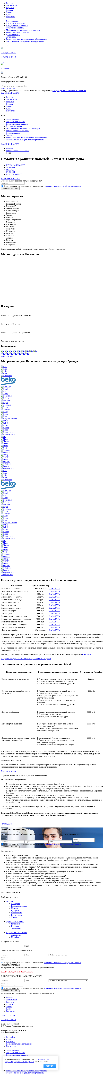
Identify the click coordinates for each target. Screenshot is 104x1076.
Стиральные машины (15, 23)
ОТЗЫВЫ (10, 167)
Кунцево (15, 910)
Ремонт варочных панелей (17, 32)
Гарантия (10, 8)
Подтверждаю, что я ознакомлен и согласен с (42, 186)
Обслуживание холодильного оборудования (25, 41)
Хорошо (50, 1066)
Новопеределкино (19, 906)
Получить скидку (8, 771)
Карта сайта (11, 1046)
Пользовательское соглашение (19, 1044)
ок (27, 946)
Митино (14, 908)
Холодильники (12, 21)
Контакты (10, 17)
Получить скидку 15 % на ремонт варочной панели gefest (26, 659)
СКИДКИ (86, 654)
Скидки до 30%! (60, 91)
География (10, 1037)
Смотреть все (7, 356)
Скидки (9, 10)
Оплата (9, 12)
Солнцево (15, 904)
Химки (14, 917)
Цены (8, 14)
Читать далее (6, 824)
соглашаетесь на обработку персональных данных (27, 1060)
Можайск (15, 937)
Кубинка (15, 926)
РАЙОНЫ (10, 172)
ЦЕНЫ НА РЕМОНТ (15, 165)
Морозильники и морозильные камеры (23, 30)
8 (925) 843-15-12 (8, 57)
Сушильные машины (15, 28)
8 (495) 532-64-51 (8, 53)
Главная (9, 3)
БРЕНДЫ (10, 170)
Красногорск (16, 915)
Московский (16, 913)
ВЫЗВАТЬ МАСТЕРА (10, 178)
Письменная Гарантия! (76, 91)
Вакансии (10, 1041)
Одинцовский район (15, 921)
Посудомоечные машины (17, 25)
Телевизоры (11, 37)
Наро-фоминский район (16, 933)
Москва (9, 901)
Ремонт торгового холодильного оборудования (26, 39)
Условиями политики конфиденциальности (62, 186)
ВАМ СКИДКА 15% (10, 93)
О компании (11, 5)
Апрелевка (16, 935)
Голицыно (5, 68)
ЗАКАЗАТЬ (54, 588)
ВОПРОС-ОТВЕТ (14, 174)
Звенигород (16, 928)
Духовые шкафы (13, 35)
